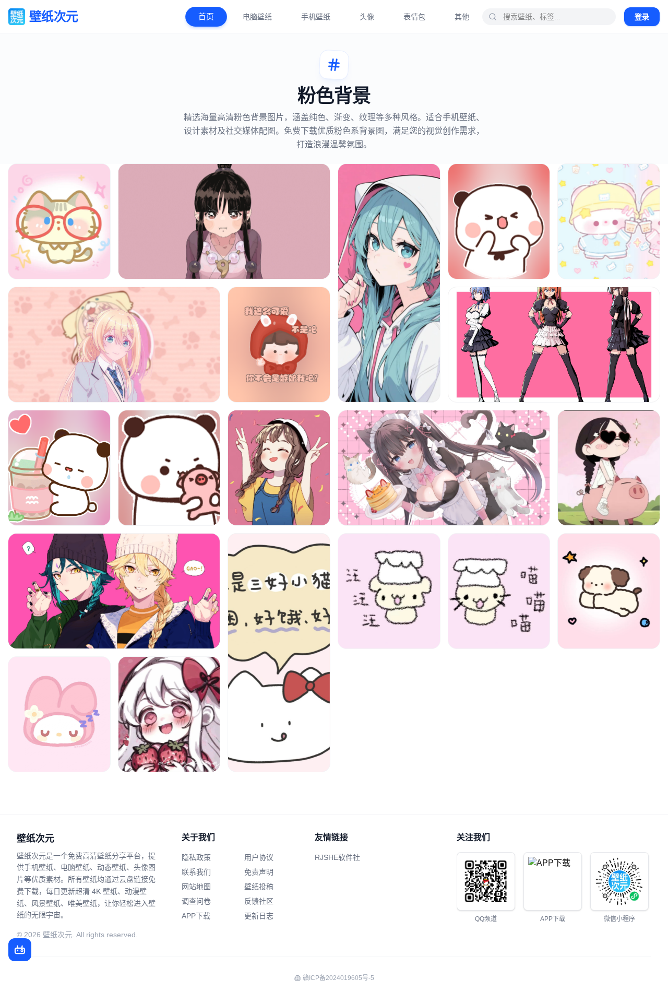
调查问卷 (196, 901)
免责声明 (258, 872)
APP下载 (196, 916)
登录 (642, 17)
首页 (205, 16)
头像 (367, 17)
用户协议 (258, 857)
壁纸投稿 (258, 886)
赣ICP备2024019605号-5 (338, 978)
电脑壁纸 (257, 17)
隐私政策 (196, 857)
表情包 (414, 17)
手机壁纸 (315, 17)
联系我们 (196, 872)
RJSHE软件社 (337, 857)
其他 (462, 17)
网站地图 (196, 886)
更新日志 (258, 916)
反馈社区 (258, 901)
